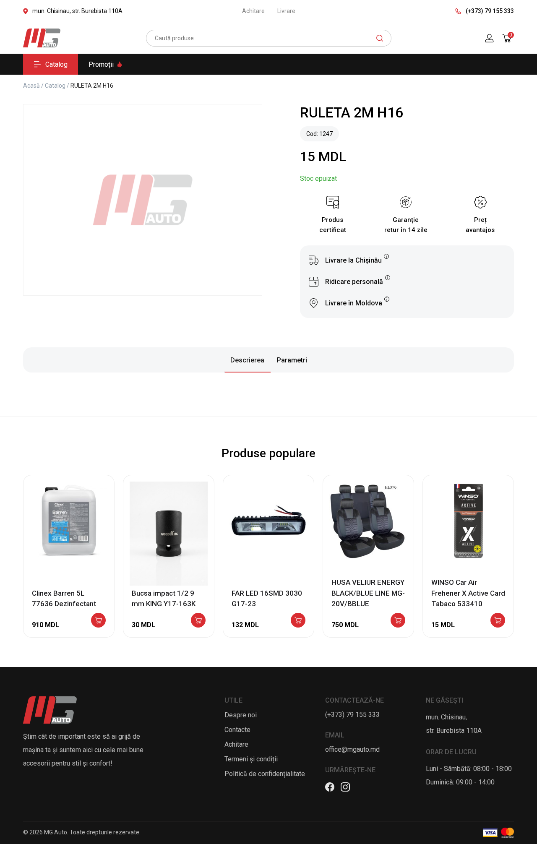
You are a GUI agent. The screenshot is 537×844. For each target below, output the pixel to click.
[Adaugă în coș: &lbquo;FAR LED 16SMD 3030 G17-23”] (298, 621)
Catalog (56, 64)
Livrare (286, 11)
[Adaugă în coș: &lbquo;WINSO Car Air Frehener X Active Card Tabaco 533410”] (497, 621)
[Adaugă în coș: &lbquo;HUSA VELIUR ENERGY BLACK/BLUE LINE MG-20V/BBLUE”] (398, 621)
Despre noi (240, 715)
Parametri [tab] (292, 360)
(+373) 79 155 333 (490, 11)
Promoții (101, 64)
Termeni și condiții (251, 759)
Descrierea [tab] (247, 360)
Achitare (253, 11)
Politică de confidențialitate (264, 774)
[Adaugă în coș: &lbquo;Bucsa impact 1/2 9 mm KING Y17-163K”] (198, 621)
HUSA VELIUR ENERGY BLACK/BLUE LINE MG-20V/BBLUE (368, 593)
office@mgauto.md (352, 749)
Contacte (237, 730)
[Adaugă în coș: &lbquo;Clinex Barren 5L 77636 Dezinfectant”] (98, 621)
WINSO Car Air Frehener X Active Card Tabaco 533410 (468, 593)
